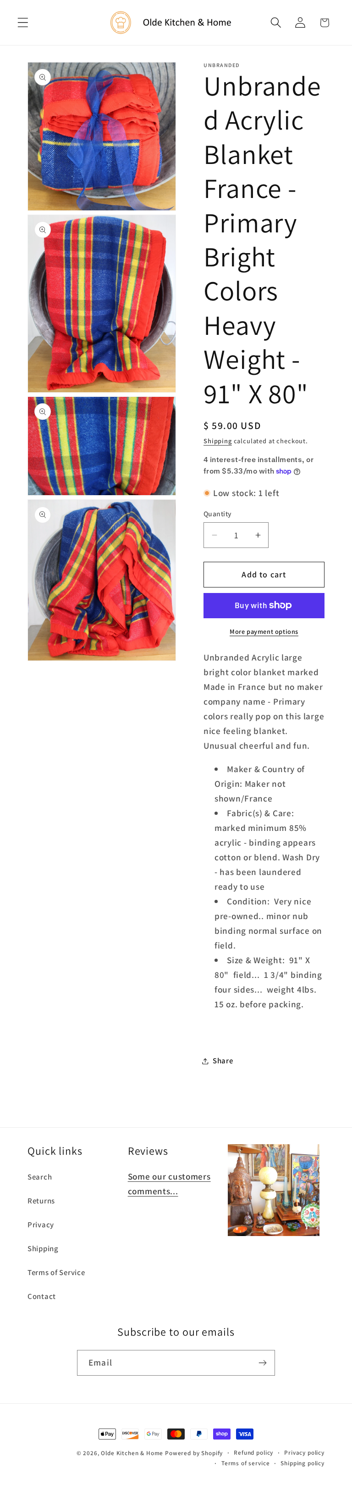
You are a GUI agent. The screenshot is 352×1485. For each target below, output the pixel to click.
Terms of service (245, 1463)
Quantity (218, 513)
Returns (41, 1201)
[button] (23, 23)
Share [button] (223, 1061)
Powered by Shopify (194, 1453)
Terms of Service (56, 1272)
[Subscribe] (262, 1363)
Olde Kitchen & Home (132, 1453)
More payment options (264, 631)
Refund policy (253, 1453)
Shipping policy (302, 1463)
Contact (42, 1296)
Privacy (41, 1225)
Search (40, 1177)
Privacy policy (304, 1453)
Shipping (218, 440)
